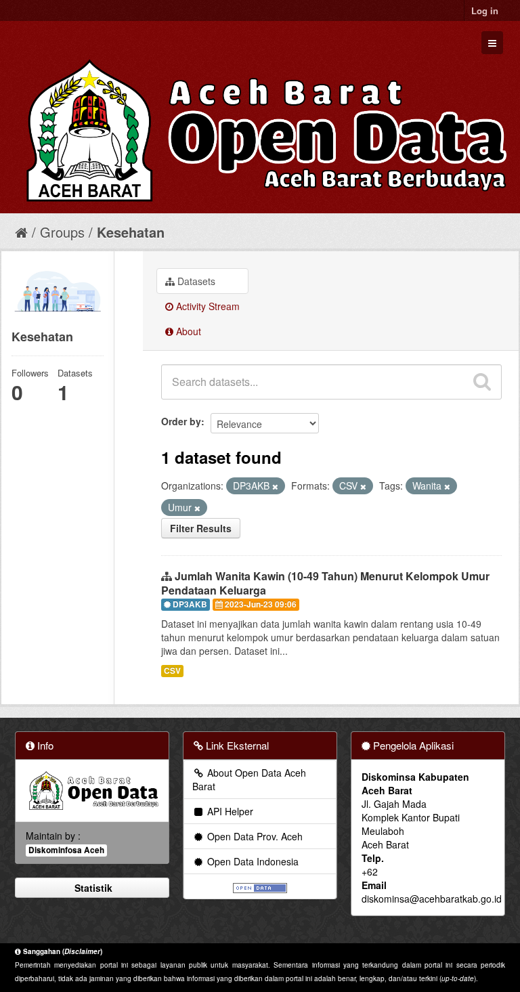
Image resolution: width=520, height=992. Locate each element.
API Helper (228, 811)
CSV (172, 670)
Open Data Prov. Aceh (253, 836)
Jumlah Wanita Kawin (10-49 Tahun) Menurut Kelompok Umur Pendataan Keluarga (325, 583)
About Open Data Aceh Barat (249, 779)
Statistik (92, 887)
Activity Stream (206, 306)
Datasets (195, 281)
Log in (484, 10)
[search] (482, 382)
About (187, 331)
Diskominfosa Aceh (66, 850)
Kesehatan (131, 232)
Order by (181, 421)
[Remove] (275, 486)
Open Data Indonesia (251, 861)
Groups (62, 232)
